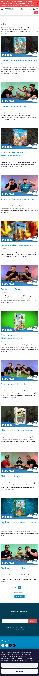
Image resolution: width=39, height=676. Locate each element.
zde (26, 656)
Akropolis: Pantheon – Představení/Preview (12, 154)
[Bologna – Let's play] (19, 275)
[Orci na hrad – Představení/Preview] (19, 46)
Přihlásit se (32, 621)
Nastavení (19, 665)
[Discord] (14, 645)
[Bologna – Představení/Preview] (19, 231)
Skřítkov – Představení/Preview (17, 430)
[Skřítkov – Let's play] (19, 462)
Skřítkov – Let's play (11, 476)
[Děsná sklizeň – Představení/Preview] (19, 321)
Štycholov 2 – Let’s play (13, 568)
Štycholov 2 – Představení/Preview (19, 522)
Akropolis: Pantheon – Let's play (17, 199)
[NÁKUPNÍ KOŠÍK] (37, 9)
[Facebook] (2, 645)
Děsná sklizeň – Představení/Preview (11, 337)
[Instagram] (6, 645)
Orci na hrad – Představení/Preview (19, 60)
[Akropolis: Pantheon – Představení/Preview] (19, 138)
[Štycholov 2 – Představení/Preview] (19, 508)
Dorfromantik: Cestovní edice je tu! (22, 3)
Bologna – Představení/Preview (17, 245)
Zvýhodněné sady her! (27, 5)
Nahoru (20, 596)
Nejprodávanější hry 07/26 (10, 5)
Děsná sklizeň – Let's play (14, 384)
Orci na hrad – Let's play (13, 106)
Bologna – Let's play (11, 289)
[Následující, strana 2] (19, 587)
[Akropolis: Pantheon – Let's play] (19, 185)
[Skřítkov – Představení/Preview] (19, 416)
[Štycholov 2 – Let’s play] (19, 554)
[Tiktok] (10, 645)
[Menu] (2, 9)
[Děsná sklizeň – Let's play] (19, 370)
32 (23, 587)
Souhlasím (19, 671)
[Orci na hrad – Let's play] (19, 92)
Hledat (36, 12)
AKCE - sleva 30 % (7, 1)
